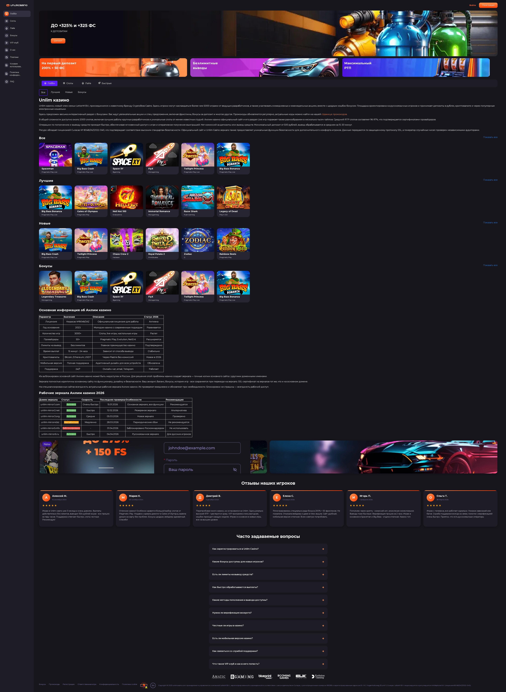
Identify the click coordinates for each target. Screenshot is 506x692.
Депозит (58, 41)
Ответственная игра (87, 684)
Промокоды (54, 684)
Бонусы (42, 684)
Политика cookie (129, 684)
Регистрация (488, 5)
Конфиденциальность (109, 684)
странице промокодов (334, 114)
